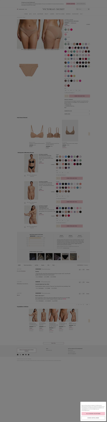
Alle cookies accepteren (93, 413)
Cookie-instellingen (93, 417)
